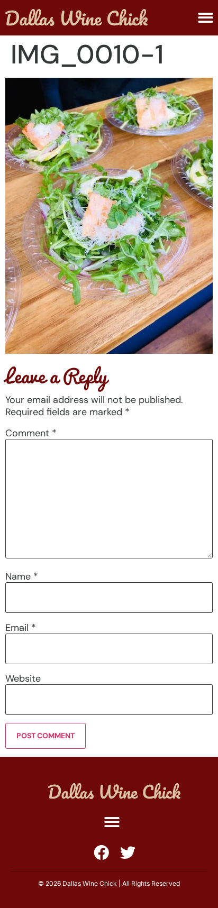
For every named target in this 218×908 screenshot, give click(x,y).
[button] (205, 17)
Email (20, 627)
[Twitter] (127, 852)
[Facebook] (101, 852)
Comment (31, 433)
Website (23, 678)
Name (21, 576)
